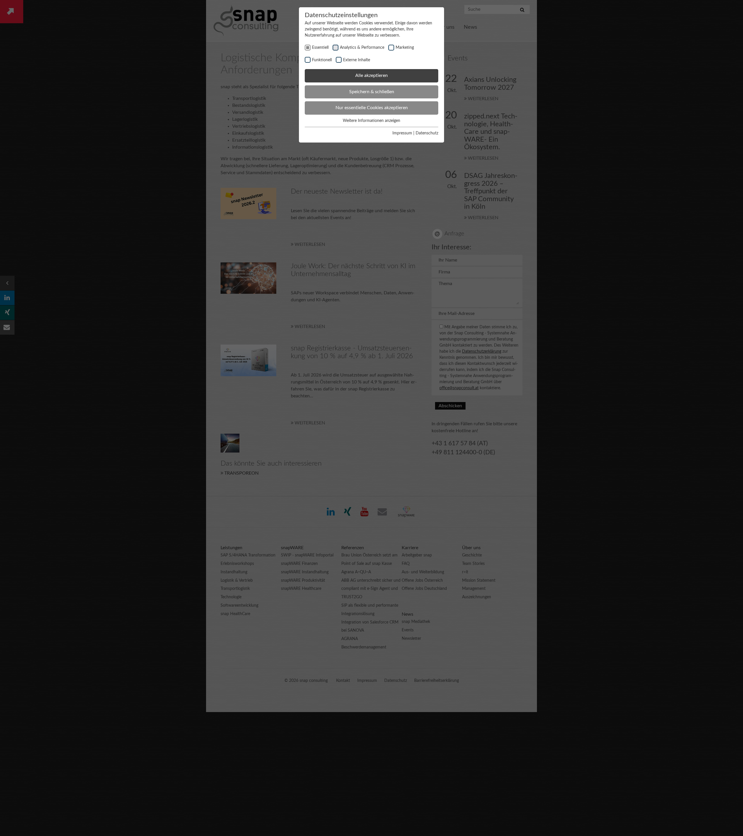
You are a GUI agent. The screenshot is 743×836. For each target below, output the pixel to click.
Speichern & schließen (371, 91)
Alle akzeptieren (371, 75)
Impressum (402, 133)
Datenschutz (427, 133)
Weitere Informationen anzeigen (371, 121)
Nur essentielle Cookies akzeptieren (372, 107)
